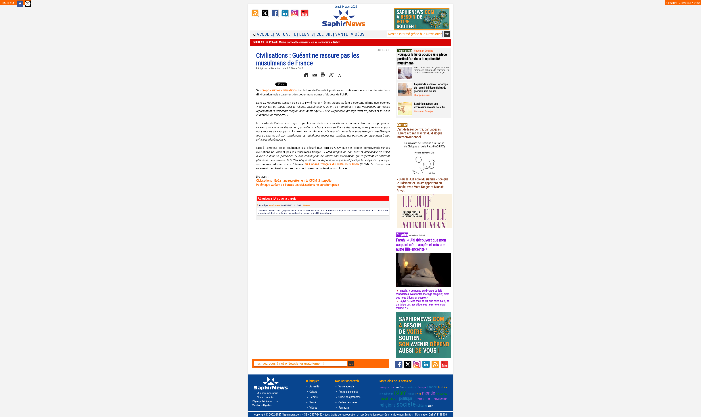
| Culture (323, 34)
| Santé (340, 34)
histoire (442, 387)
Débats (313, 397)
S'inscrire (671, 3)
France (432, 387)
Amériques (384, 387)
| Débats (305, 34)
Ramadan (343, 407)
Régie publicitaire (262, 401)
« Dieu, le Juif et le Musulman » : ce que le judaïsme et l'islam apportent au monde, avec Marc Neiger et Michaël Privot (422, 185)
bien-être (399, 387)
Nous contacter (265, 397)
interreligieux (386, 393)
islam (400, 392)
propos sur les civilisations (279, 90)
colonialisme (410, 387)
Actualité (314, 386)
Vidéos (313, 407)
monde (428, 393)
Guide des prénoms (349, 397)
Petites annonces (348, 391)
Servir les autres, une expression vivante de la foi (429, 105)
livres (418, 393)
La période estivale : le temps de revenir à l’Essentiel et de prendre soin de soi (431, 87)
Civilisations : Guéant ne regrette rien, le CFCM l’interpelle (294, 180)
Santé (312, 402)
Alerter (306, 205)
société (406, 404)
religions (388, 405)
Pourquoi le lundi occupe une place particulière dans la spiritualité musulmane (422, 58)
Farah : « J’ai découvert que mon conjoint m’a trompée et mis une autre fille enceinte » (421, 244)
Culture (313, 391)
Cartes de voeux (347, 402)
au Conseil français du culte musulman (332, 164)
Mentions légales (261, 405)
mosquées (441, 393)
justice (411, 393)
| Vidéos (356, 34)
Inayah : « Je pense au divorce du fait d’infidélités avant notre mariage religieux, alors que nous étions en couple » (422, 294)
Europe (421, 387)
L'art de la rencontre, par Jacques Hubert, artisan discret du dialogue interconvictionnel (419, 133)
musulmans (387, 398)
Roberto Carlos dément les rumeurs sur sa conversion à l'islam (304, 42)
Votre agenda (346, 386)
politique (406, 398)
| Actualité (284, 34)
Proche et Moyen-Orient (432, 398)
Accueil (265, 34)
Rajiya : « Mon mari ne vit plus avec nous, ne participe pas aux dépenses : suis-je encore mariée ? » (422, 304)
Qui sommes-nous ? (268, 392)
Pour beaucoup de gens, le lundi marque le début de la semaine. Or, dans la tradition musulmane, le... (431, 70)
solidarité (422, 405)
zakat (430, 406)
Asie (392, 387)
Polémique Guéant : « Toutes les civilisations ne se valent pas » (297, 185)
